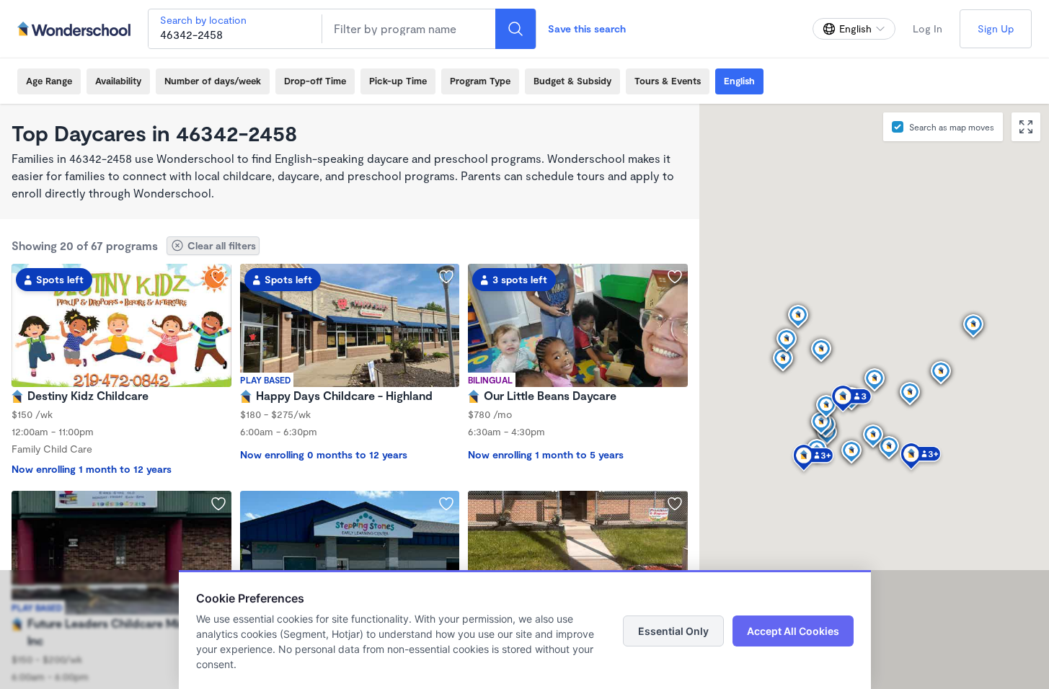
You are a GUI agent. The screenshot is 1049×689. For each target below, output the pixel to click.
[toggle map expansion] (1026, 126)
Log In (927, 28)
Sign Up (996, 28)
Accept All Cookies (793, 631)
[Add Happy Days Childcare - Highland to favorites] (446, 276)
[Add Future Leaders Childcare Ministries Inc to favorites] (218, 503)
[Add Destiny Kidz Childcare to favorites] (218, 276)
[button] (920, 458)
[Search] (515, 29)
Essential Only (673, 631)
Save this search (587, 28)
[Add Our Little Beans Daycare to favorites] (674, 276)
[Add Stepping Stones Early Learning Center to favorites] (446, 503)
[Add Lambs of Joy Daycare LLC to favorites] (674, 503)
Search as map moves (951, 127)
